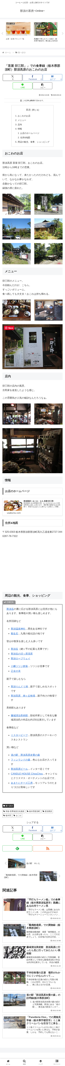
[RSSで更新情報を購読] (48, 848)
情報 (20, 129)
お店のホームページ (29, 133)
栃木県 (8, 815)
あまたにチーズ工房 (22, 783)
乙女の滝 (16, 671)
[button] (42, 85)
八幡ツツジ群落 (19, 666)
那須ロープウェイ (20, 658)
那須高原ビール (19, 769)
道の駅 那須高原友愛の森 (25, 755)
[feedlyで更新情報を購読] (17, 848)
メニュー (22, 120)
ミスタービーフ (19, 735)
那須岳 (10, 609)
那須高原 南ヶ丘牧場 (23, 695)
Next (62, 33)
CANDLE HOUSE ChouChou (27, 773)
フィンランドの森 (20, 759)
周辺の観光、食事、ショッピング (33, 142)
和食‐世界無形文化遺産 (15, 811)
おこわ (18, 815)
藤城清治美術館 (19, 715)
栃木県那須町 (34, 811)
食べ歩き (9, 806)
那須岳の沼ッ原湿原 (22, 653)
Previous (2, 33)
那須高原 (48, 811)
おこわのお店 (24, 116)
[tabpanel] (18, 33)
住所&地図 (25, 137)
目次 (28, 109)
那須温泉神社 (18, 628)
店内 (20, 124)
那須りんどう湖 (19, 686)
